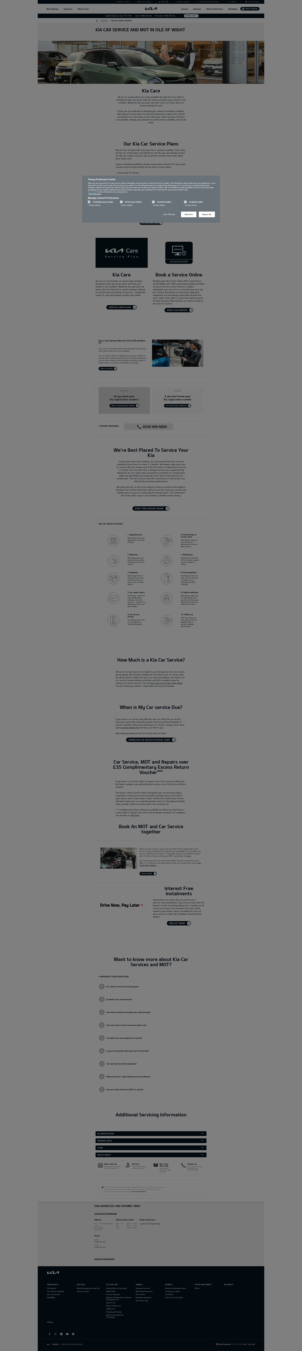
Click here (92, 192)
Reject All (206, 214)
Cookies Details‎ (95, 205)
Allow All (189, 214)
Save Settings (169, 214)
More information (95, 194)
